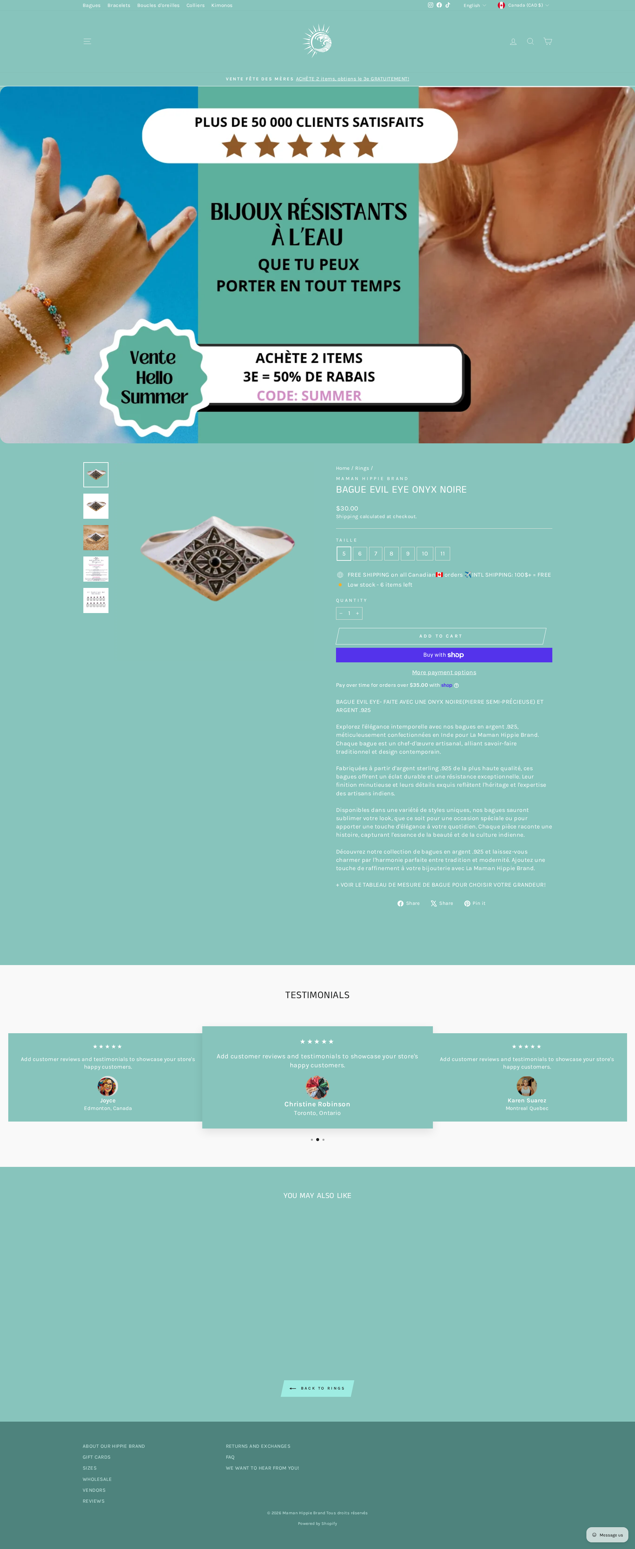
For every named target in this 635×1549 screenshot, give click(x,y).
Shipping (347, 516)
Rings (362, 468)
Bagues (92, 5)
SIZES (90, 1468)
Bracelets (119, 5)
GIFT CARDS (97, 1457)
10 (425, 553)
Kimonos (222, 5)
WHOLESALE (97, 1479)
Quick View (138, 1293)
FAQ (230, 1457)
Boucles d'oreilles (158, 5)
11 (443, 553)
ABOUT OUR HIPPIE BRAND (114, 1446)
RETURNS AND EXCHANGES (258, 1446)
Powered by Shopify (317, 1523)
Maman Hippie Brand (372, 478)
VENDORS (94, 1490)
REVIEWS (94, 1501)
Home (343, 468)
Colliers (196, 5)
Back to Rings (322, 1388)
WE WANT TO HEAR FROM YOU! (262, 1468)
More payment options (444, 672)
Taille (347, 540)
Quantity (352, 600)
